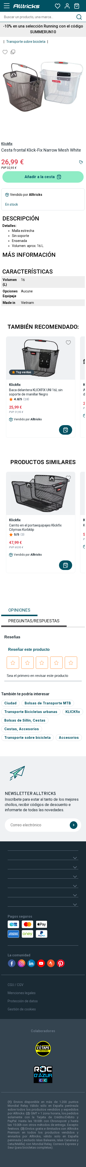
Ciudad (10, 703)
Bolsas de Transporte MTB (48, 703)
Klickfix (6, 144)
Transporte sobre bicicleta (25, 42)
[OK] (73, 825)
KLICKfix (72, 712)
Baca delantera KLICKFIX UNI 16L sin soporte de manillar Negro (36, 392)
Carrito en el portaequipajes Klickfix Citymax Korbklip (35, 527)
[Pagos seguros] (27, 929)
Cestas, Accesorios (21, 729)
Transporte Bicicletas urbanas (30, 712)
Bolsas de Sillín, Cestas (24, 720)
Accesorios (69, 737)
